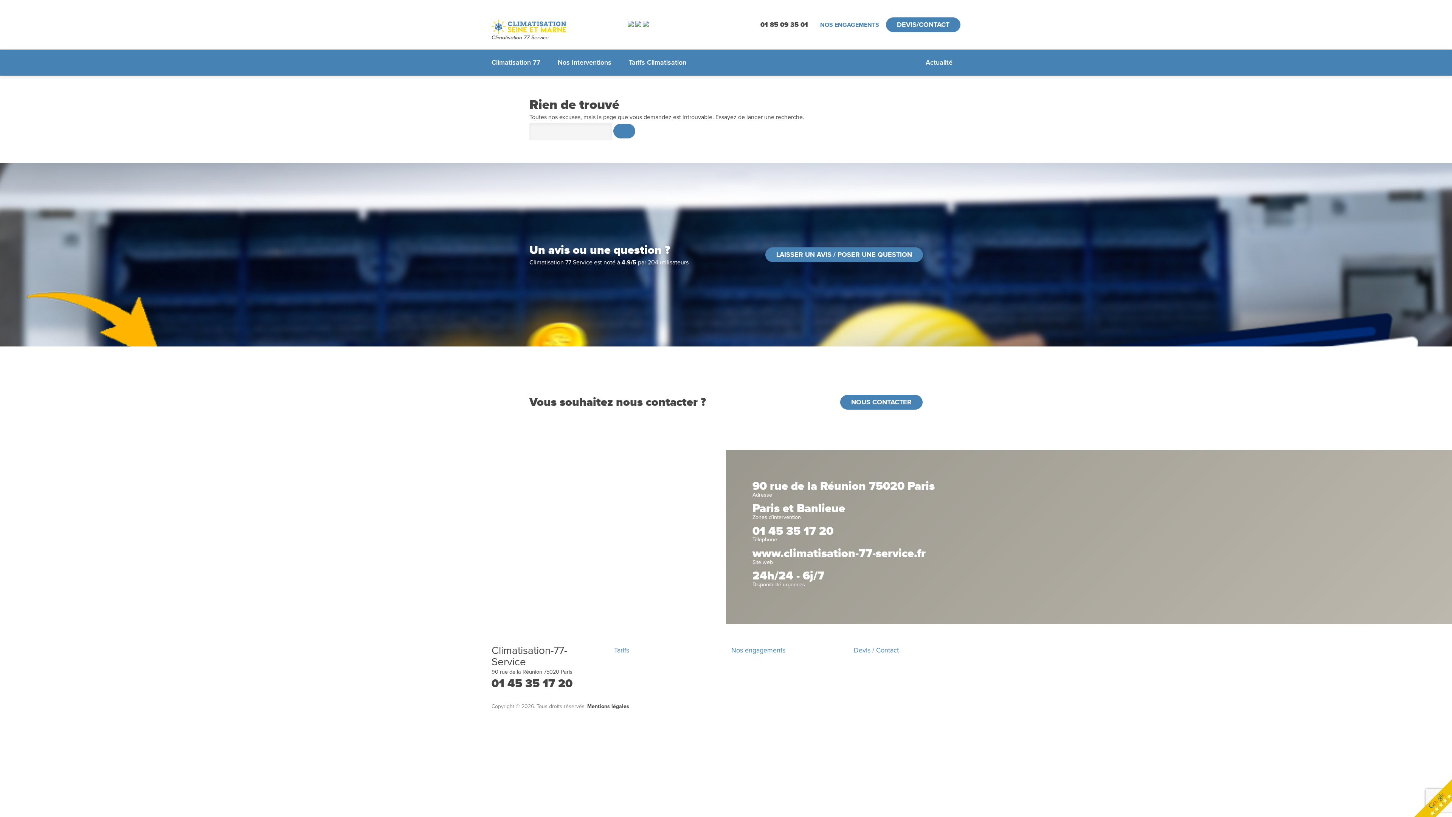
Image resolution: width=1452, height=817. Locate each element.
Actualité (939, 62)
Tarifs (621, 650)
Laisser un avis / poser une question (844, 254)
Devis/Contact (923, 24)
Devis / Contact (876, 650)
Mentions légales (608, 706)
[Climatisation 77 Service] (550, 27)
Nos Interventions (584, 62)
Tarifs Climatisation (657, 62)
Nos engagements (849, 25)
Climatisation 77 (516, 62)
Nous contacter (881, 402)
